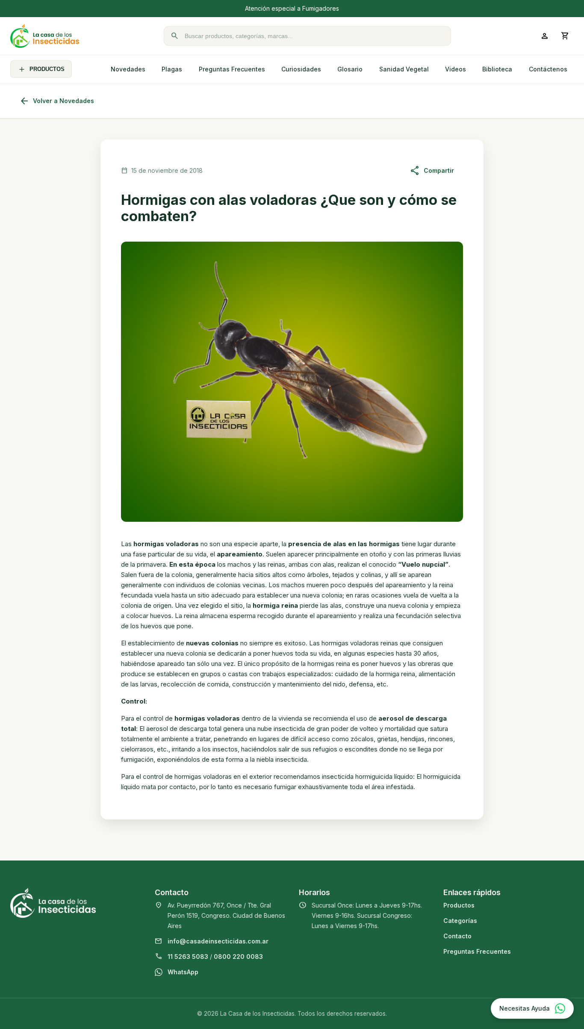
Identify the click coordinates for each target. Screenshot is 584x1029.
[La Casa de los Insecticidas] (44, 36)
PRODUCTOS (47, 69)
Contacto (457, 936)
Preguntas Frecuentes (232, 69)
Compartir (432, 171)
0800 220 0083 (238, 956)
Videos (455, 69)
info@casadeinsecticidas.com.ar (218, 941)
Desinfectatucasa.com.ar (358, 8)
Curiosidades (301, 69)
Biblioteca (497, 69)
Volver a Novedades (56, 101)
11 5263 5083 (188, 956)
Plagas (172, 69)
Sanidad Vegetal (404, 69)
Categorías (460, 920)
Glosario (350, 69)
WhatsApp (183, 972)
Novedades (128, 69)
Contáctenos (548, 69)
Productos (459, 905)
